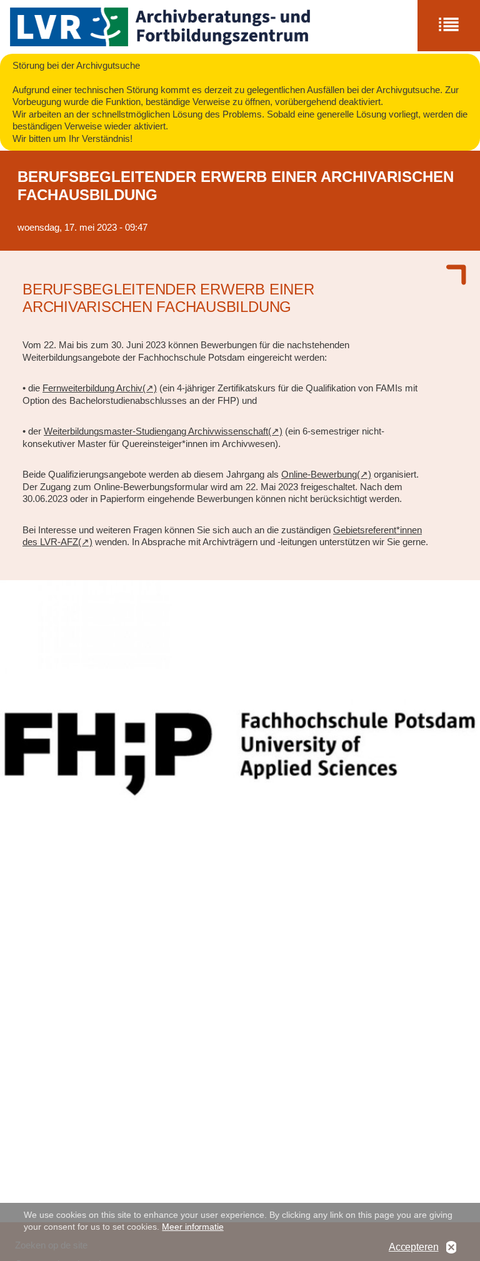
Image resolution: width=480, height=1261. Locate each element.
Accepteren (414, 1247)
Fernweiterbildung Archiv (92, 388)
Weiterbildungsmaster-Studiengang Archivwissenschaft (156, 431)
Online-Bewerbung (319, 474)
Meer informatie (192, 1227)
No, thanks (451, 1247)
